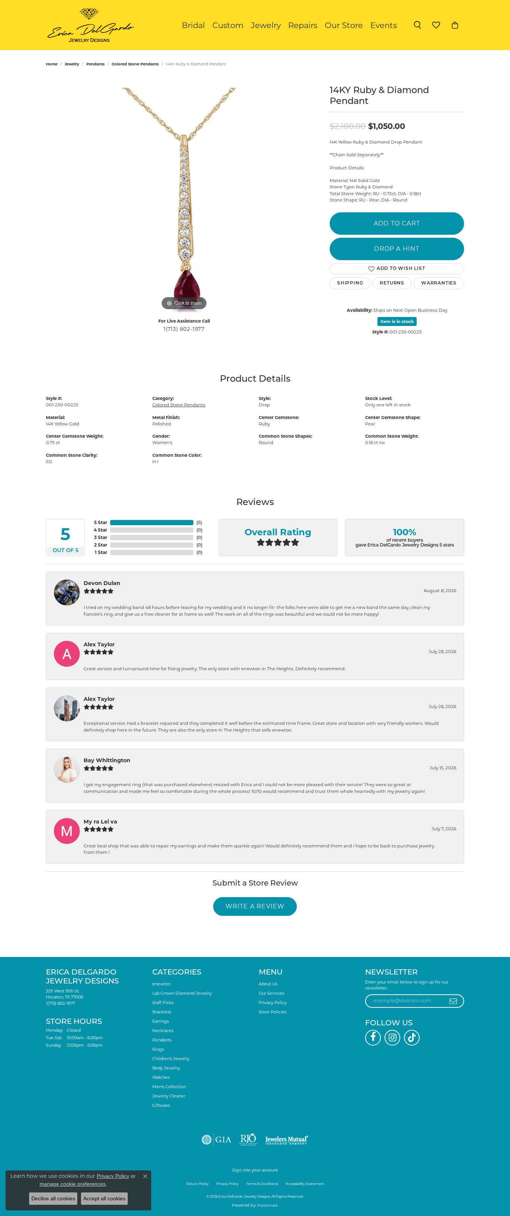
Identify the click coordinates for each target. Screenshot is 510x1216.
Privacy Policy (273, 1002)
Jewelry (266, 25)
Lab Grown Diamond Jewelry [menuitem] (182, 993)
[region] (184, 200)
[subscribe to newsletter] (453, 1001)
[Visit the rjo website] (248, 1139)
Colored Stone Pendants (135, 64)
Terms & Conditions (262, 1184)
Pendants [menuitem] (161, 1040)
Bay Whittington (107, 760)
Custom (227, 25)
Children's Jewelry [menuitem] (170, 1058)
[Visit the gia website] (216, 1139)
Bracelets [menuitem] (161, 1012)
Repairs (302, 25)
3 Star (100, 537)
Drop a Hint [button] (396, 248)
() (199, 522)
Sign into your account (255, 1170)
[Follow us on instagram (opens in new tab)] (392, 1038)
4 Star (100, 530)
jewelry (72, 64)
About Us (268, 983)
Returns (392, 283)
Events (383, 25)
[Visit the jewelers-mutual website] (286, 1139)
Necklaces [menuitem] (162, 1030)
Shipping (350, 283)
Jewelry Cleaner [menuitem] (168, 1096)
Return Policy (197, 1184)
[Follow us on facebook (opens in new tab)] (373, 1038)
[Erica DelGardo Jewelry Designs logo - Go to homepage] (89, 25)
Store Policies (272, 1012)
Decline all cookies (53, 1198)
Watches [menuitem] (161, 1077)
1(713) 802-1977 (184, 329)
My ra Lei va (100, 821)
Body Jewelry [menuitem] (166, 1068)
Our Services (271, 993)
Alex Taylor (99, 644)
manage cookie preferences (73, 1184)
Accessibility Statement (305, 1184)
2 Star (100, 545)
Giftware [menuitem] (161, 1105)
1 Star (101, 552)
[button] (417, 25)
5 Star (100, 522)
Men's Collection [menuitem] (169, 1086)
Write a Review (255, 906)
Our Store (344, 25)
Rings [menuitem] (158, 1049)
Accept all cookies (104, 1198)
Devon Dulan (102, 583)
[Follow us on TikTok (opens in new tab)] (412, 1038)
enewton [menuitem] (161, 983)
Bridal (193, 25)
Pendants (95, 64)
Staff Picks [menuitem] (163, 1002)
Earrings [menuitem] (160, 1021)
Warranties (439, 283)
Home (51, 64)
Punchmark (267, 1205)
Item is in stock (397, 321)
